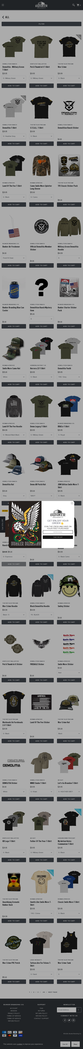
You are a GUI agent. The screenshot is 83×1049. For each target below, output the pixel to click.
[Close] (72, 503)
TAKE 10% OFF (57, 537)
